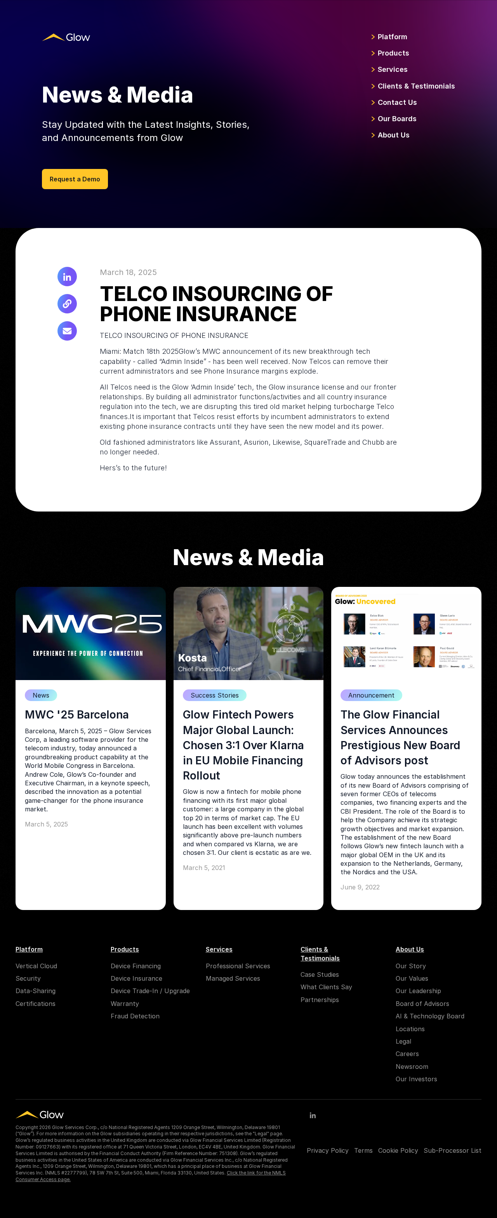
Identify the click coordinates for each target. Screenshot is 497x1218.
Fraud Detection (135, 1016)
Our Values (412, 978)
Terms (363, 1150)
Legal (403, 1041)
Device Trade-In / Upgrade (150, 991)
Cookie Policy (398, 1150)
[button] (387, 37)
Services (393, 69)
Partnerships (320, 1000)
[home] (66, 37)
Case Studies (320, 974)
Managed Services (233, 978)
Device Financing (136, 966)
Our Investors (416, 1079)
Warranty (125, 1003)
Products (393, 53)
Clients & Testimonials (416, 86)
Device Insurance (136, 978)
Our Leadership (418, 991)
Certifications (36, 1003)
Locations (410, 1029)
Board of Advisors (422, 1003)
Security (28, 978)
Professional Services (238, 966)
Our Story (411, 966)
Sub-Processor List (452, 1150)
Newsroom (412, 1066)
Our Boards (397, 119)
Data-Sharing (36, 991)
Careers (407, 1054)
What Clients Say (326, 987)
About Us (394, 135)
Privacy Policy (328, 1150)
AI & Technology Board (430, 1016)
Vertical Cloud (36, 966)
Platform (392, 37)
